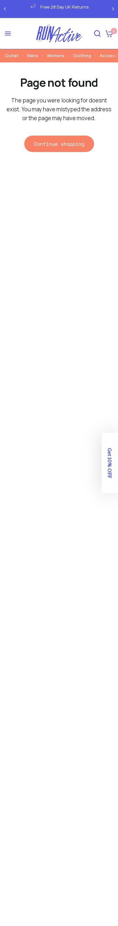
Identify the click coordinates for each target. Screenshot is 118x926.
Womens (56, 55)
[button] (110, 463)
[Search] (97, 33)
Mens (32, 55)
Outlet (12, 55)
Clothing (82, 55)
